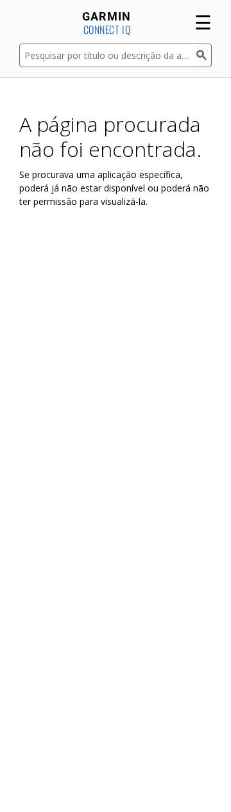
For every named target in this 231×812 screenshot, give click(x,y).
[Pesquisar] (204, 55)
